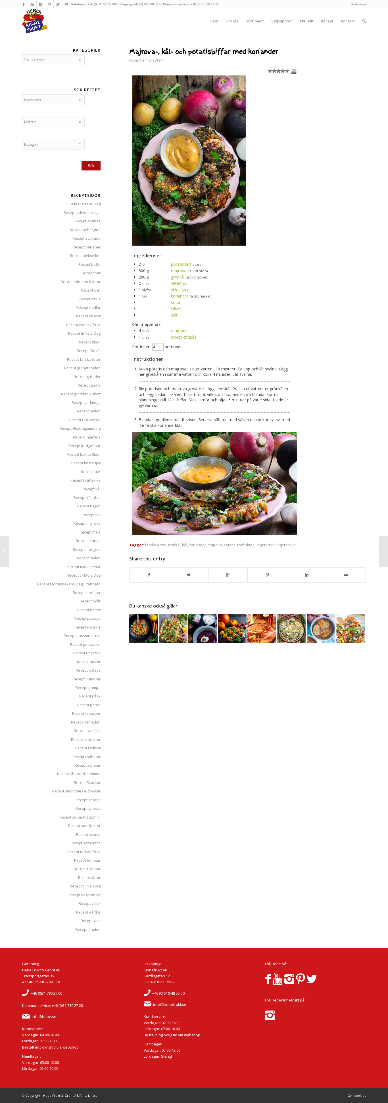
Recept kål (92, 489)
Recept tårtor (89, 877)
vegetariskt (285, 544)
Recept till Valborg (85, 886)
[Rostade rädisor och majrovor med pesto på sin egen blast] (383, 551)
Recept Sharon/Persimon (79, 773)
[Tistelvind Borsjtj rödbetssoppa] (202, 628)
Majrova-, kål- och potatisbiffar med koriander (203, 51)
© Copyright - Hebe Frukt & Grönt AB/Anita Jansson (60, 1095)
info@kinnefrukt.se (169, 1004)
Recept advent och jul (82, 212)
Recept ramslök (87, 730)
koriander (179, 296)
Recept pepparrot (85, 644)
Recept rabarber (86, 713)
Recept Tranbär (87, 868)
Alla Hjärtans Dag (86, 203)
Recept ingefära (87, 437)
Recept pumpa (88, 687)
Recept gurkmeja (86, 402)
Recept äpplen (88, 929)
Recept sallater (88, 765)
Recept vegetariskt (84, 894)
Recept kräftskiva (85, 480)
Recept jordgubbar (84, 445)
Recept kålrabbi (87, 497)
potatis (229, 544)
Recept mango (88, 540)
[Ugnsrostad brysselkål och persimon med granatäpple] (4, 551)
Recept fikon (90, 342)
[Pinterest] (49, 4)
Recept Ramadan (86, 722)
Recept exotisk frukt (83, 324)
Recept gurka (89, 385)
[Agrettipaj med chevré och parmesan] (291, 628)
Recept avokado (86, 238)
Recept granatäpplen (82, 367)
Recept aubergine (85, 229)
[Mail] (66, 4)
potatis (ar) (181, 264)
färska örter (155, 544)
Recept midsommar (84, 566)
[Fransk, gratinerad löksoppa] (321, 628)
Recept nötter (89, 609)
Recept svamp (88, 834)
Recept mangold (87, 549)
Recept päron (89, 704)
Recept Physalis (87, 652)
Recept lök (92, 514)
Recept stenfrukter (84, 825)
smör (176, 302)
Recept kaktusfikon (84, 454)
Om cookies (357, 1095)
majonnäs (180, 330)
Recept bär (91, 272)
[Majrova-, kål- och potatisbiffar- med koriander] (189, 244)
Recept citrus (89, 298)
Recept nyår (90, 601)
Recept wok (91, 920)
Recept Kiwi (91, 471)
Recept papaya (87, 618)
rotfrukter (245, 544)
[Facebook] (24, 4)
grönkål (178, 277)
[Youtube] (32, 4)
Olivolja (178, 308)
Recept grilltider (87, 376)
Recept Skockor (87, 782)
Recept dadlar (88, 307)
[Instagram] (41, 4)
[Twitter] (58, 4)
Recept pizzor (89, 661)
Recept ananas (87, 220)
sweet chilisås (183, 337)
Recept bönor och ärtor (81, 281)
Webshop (358, 4)
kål (184, 544)
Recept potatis (88, 670)
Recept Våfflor (88, 912)
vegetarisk (265, 544)
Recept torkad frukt (84, 851)
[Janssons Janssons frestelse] (261, 628)
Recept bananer (87, 247)
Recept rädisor (88, 747)
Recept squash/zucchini (80, 817)
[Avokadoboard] (173, 628)
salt (174, 315)
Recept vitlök (90, 903)
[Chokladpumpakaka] (232, 628)
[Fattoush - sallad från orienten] (350, 628)
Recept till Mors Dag (84, 575)
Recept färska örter (84, 359)
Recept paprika (87, 627)
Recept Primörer (87, 679)
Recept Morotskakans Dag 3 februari (69, 584)
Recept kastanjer (86, 462)
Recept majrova (87, 523)
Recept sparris (88, 799)
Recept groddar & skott (81, 394)
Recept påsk (90, 696)
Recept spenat (88, 808)
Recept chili (91, 290)
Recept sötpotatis (85, 842)
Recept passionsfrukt (82, 635)
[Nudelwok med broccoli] (143, 628)
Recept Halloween (85, 419)
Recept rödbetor (86, 756)
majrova (178, 270)
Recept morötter (87, 592)
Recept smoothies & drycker (76, 791)
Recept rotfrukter (86, 739)
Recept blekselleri (85, 255)
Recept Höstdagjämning (80, 428)
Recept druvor (88, 316)
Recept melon (89, 557)
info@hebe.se (44, 1016)
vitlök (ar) (179, 289)
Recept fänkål (89, 350)
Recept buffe (89, 264)
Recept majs (90, 532)
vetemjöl (179, 283)
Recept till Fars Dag (84, 333)
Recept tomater (87, 860)
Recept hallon (89, 411)
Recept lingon (89, 506)
